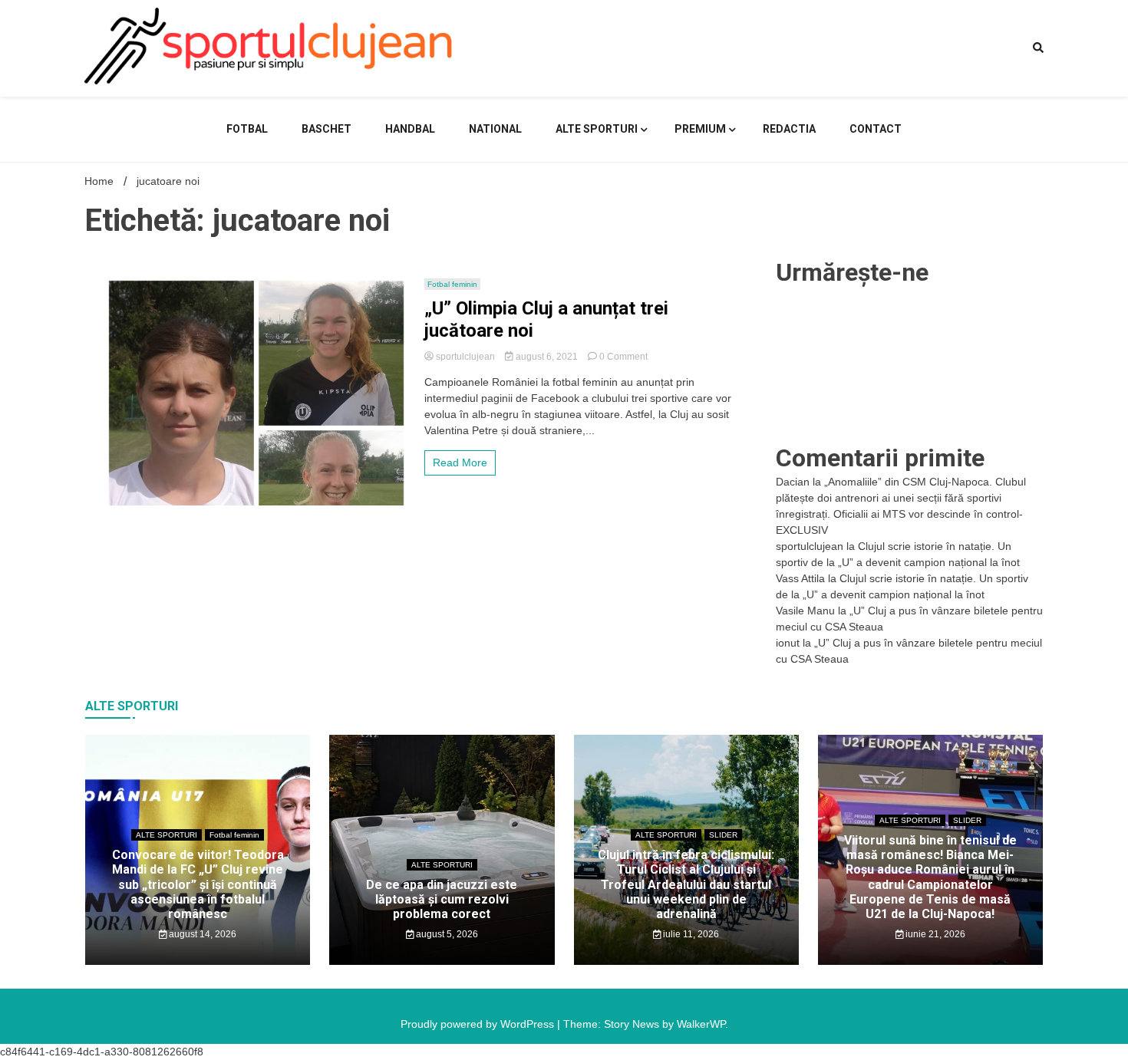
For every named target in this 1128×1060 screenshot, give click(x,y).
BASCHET (326, 129)
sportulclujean (465, 356)
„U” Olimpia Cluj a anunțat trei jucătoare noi (546, 319)
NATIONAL (495, 129)
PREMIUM (700, 129)
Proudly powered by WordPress (479, 1024)
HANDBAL (410, 129)
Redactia (789, 129)
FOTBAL (247, 129)
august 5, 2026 (446, 934)
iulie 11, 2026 (690, 934)
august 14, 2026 (201, 934)
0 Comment (623, 356)
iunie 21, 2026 (934, 934)
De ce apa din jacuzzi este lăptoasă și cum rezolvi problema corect (441, 899)
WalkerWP (701, 1024)
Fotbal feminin (452, 284)
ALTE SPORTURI (597, 129)
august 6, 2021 (546, 356)
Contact (875, 129)
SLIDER (723, 835)
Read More (460, 462)
